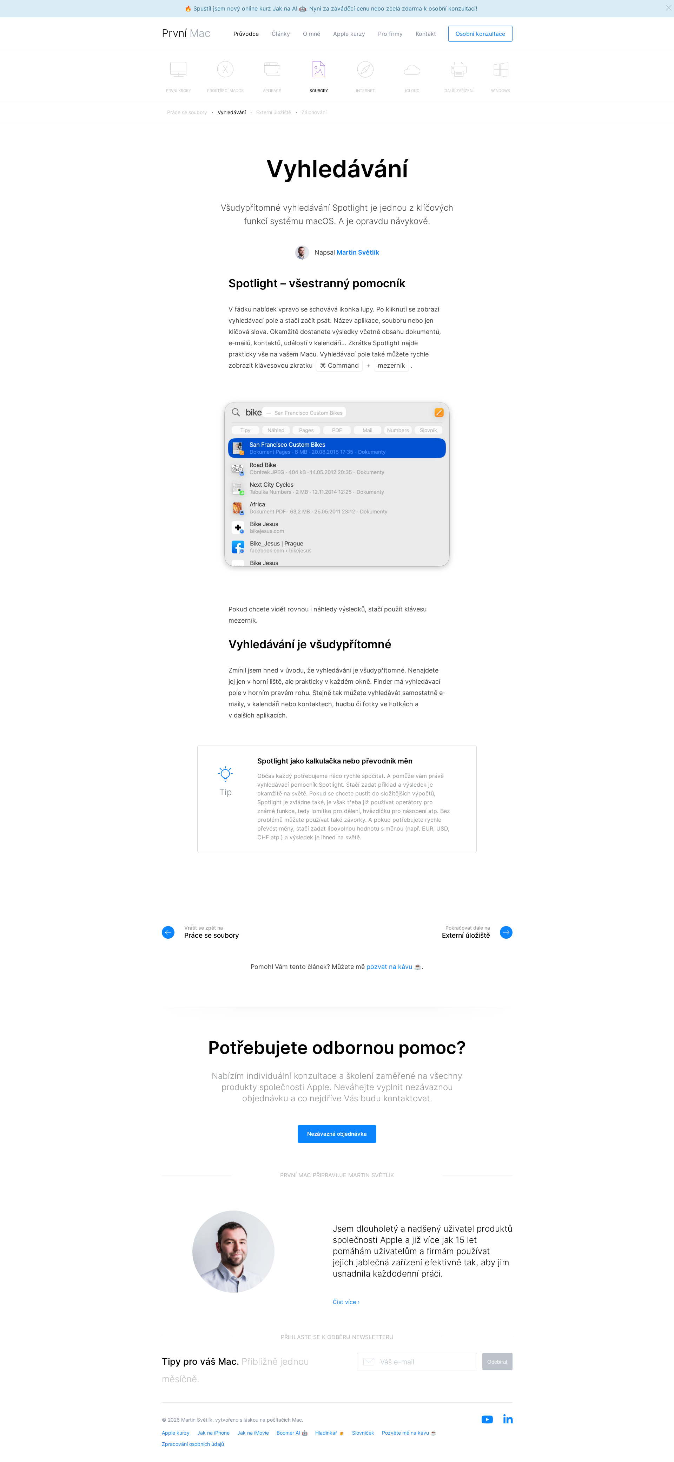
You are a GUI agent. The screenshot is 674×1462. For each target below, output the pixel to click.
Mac (297, 1420)
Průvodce (246, 33)
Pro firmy (390, 33)
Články (281, 33)
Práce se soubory (187, 112)
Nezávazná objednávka (337, 1133)
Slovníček (363, 1433)
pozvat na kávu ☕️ (394, 966)
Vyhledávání (232, 112)
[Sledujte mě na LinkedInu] (508, 1428)
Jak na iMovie (253, 1433)
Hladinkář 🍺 (329, 1433)
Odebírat (497, 1362)
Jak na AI (285, 8)
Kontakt (426, 33)
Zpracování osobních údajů (193, 1444)
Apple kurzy (349, 33)
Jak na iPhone (213, 1433)
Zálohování (314, 112)
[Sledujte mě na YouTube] (487, 1428)
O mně (311, 33)
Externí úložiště (273, 112)
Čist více (346, 1301)
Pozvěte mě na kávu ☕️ (409, 1433)
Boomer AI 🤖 (292, 1433)
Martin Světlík (358, 252)
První (186, 33)
